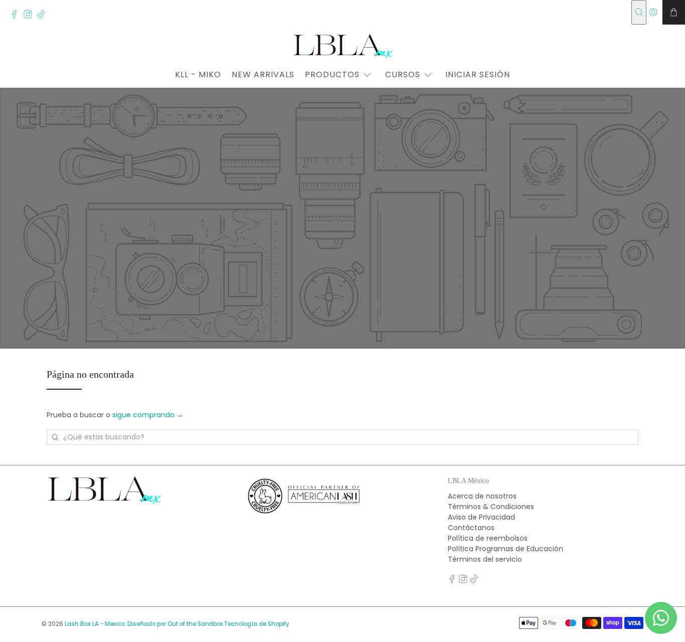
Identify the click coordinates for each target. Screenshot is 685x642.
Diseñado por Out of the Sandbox (175, 624)
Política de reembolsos (488, 538)
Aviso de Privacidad (481, 517)
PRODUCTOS (332, 74)
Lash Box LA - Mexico (95, 624)
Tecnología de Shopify (256, 624)
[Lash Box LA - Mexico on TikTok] (44, 16)
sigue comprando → (148, 415)
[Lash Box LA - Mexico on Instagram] (30, 16)
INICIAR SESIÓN (477, 74)
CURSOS (402, 74)
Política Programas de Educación (505, 549)
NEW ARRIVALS (263, 74)
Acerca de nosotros (482, 496)
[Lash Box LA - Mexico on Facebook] (17, 16)
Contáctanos (471, 528)
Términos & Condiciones (491, 507)
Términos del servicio (485, 559)
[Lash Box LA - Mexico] (342, 45)
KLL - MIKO (198, 74)
